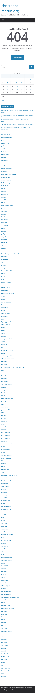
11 (7, 86)
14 (21, 86)
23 (31, 89)
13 (17, 86)
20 (17, 89)
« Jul (2, 101)
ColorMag (4, 690)
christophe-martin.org (18, 687)
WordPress (13, 690)
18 (7, 89)
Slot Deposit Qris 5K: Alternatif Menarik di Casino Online (17, 124)
